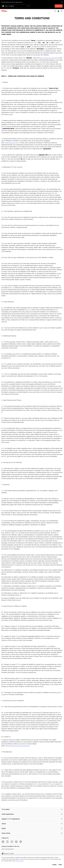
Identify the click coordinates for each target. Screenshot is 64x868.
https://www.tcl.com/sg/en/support (17, 746)
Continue (58, 6)
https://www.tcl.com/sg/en (49, 58)
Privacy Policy (20, 861)
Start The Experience (8, 849)
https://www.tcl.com (11, 143)
